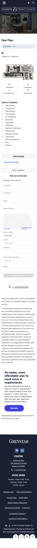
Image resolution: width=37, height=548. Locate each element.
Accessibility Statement (17, 514)
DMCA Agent (24, 498)
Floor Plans (7, 46)
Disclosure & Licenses (13, 508)
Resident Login (8, 492)
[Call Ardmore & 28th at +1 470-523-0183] (33, 3)
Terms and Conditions (24, 492)
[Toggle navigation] (4, 3)
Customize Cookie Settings (18, 519)
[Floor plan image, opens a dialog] (18, 72)
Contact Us (26, 508)
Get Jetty (14, 408)
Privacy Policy (12, 498)
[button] (29, 3)
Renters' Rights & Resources (18, 503)
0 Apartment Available (11, 162)
